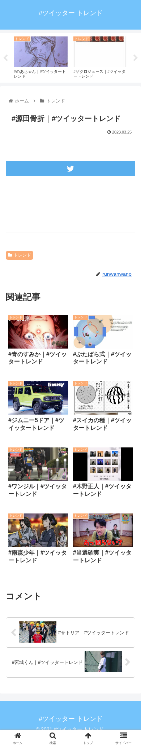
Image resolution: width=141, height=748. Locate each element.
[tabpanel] (40, 56)
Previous (5, 58)
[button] (126, 642)
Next (135, 58)
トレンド (22, 255)
